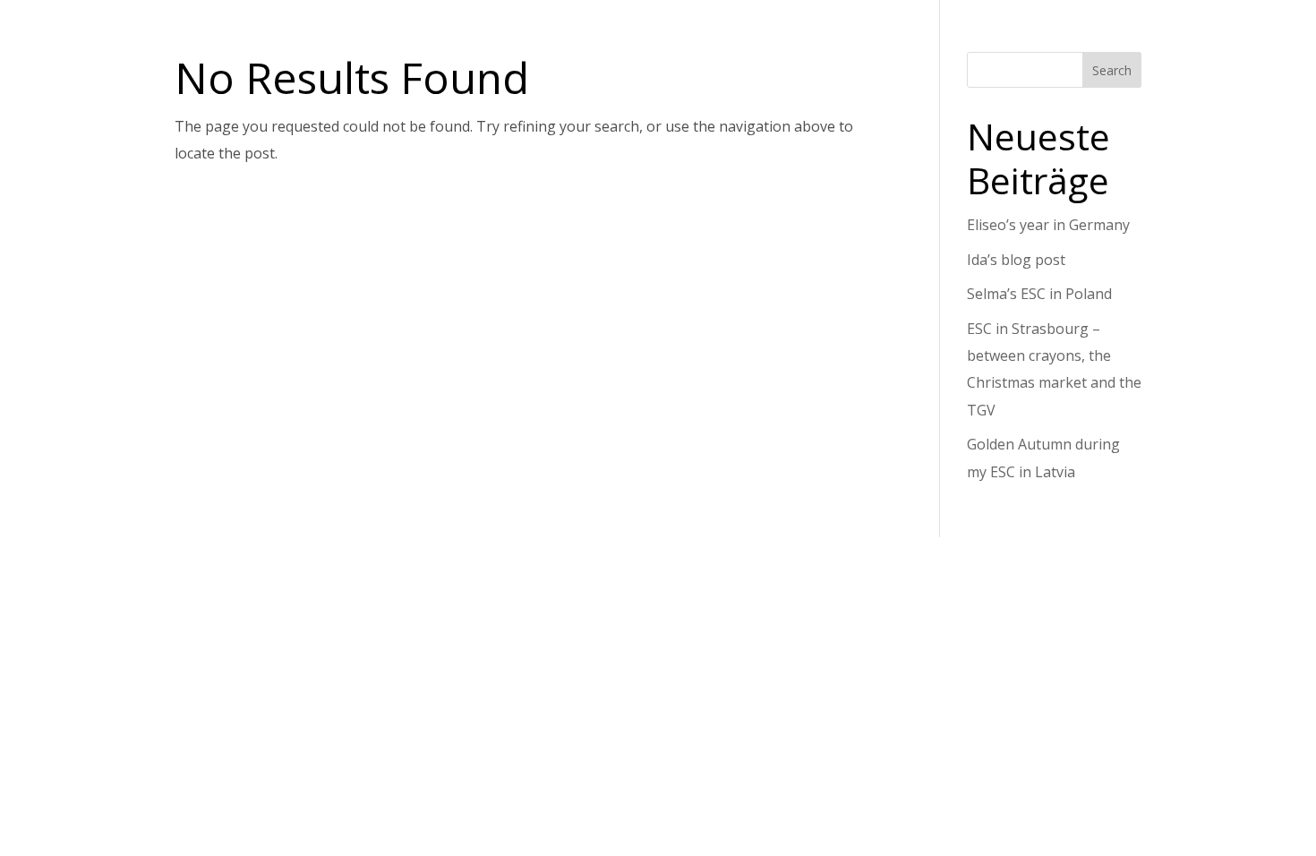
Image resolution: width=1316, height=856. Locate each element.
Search (1112, 70)
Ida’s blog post (1016, 260)
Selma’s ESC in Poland (1039, 294)
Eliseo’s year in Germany (1048, 225)
